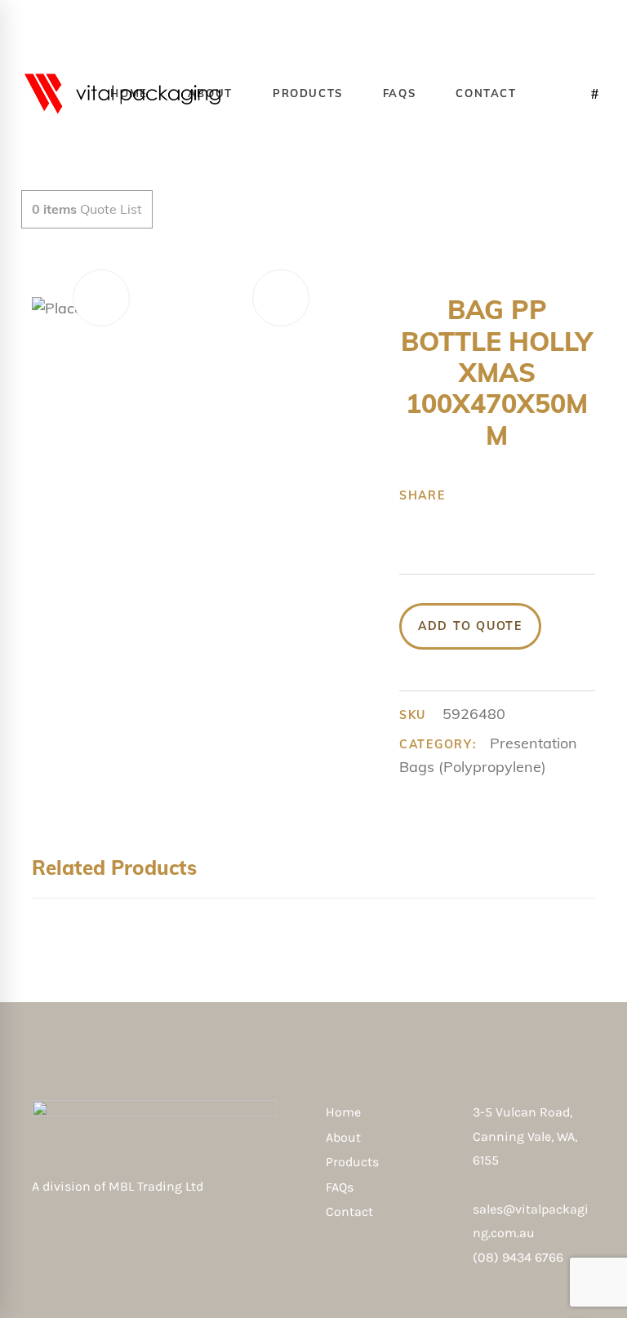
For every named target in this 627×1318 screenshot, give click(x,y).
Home (343, 1112)
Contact (349, 1211)
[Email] (530, 520)
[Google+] (454, 520)
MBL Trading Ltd (161, 1186)
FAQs (340, 1187)
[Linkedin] (505, 520)
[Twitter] (429, 520)
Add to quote (470, 626)
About (343, 1137)
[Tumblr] (480, 520)
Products (352, 1161)
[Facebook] (404, 520)
